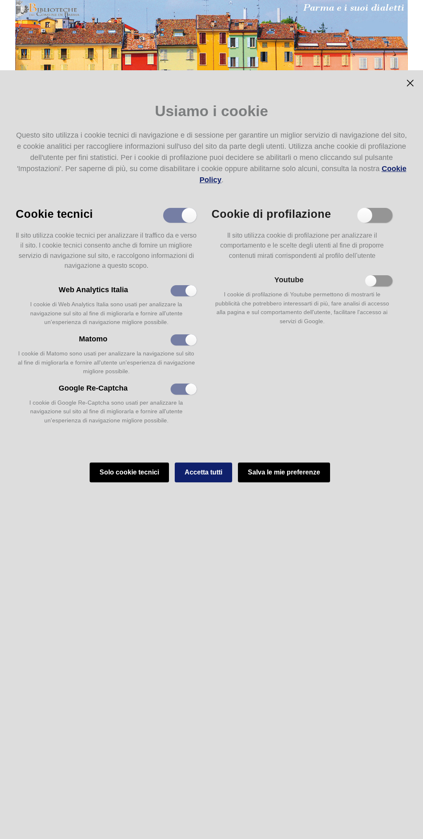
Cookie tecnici (54, 213)
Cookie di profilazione (271, 213)
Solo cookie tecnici (129, 472)
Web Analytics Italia (93, 290)
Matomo (93, 339)
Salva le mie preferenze (284, 472)
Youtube (289, 280)
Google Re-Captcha (93, 388)
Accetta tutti (203, 472)
